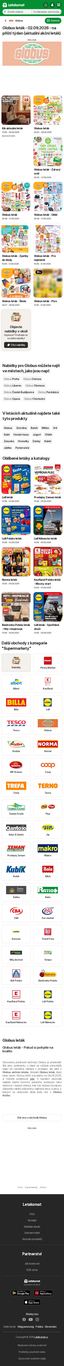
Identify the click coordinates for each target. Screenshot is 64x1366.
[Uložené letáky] (46, 5)
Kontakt (32, 1220)
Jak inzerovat (32, 1263)
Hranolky (23, 441)
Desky (36, 441)
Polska (39, 1326)
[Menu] (59, 5)
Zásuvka (9, 441)
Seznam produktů (32, 1239)
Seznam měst (32, 1232)
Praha (11, 379)
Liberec (12, 385)
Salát (7, 434)
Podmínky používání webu (32, 1351)
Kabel (47, 441)
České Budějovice (19, 392)
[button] (52, 5)
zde (32, 1078)
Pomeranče (22, 447)
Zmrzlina (21, 428)
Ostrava (32, 379)
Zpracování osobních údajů (32, 1358)
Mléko (45, 428)
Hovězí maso (21, 434)
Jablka (7, 447)
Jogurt (37, 434)
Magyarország (26, 1326)
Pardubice (48, 392)
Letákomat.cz (41, 1337)
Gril (55, 428)
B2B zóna (32, 1269)
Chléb (48, 434)
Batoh (34, 428)
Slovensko (50, 1326)
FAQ (32, 1214)
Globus (8, 428)
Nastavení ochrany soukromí (32, 1345)
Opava (12, 398)
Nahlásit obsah (32, 1226)
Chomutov (34, 398)
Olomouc (35, 385)
